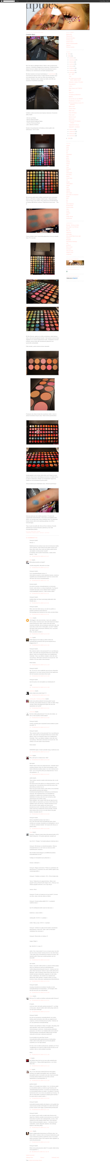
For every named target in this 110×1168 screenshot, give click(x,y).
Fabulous (68, 237)
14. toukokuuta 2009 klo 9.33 (39, 603)
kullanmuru (32, 691)
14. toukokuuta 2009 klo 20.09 (39, 992)
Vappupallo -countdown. (74, 126)
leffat (67, 214)
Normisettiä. (71, 119)
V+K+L (70, 86)
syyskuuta (71, 64)
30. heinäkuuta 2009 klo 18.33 (39, 1151)
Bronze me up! (72, 117)
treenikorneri (69, 218)
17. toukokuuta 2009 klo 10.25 (39, 1142)
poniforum (68, 245)
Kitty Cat (68, 230)
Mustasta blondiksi (70, 38)
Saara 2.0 (71, 92)
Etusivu (42, 1157)
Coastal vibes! (30, 34)
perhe (67, 158)
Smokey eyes (69, 39)
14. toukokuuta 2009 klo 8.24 (39, 593)
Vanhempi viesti (55, 1157)
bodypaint (68, 169)
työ (67, 152)
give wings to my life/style (72, 227)
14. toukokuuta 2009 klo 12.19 (39, 664)
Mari (31, 560)
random (68, 145)
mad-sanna (32, 711)
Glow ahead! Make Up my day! (73, 236)
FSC (67, 243)
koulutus (68, 212)
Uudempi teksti (29, 1157)
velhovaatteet (69, 183)
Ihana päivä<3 (72, 84)
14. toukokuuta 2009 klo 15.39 (39, 759)
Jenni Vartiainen (70, 203)
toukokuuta (72, 72)
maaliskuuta (72, 131)
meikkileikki (35, 532)
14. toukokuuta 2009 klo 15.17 (39, 727)
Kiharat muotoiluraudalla (71, 43)
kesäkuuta (71, 70)
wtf (67, 202)
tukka (67, 171)
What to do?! (72, 106)
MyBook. (71, 96)
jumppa (68, 182)
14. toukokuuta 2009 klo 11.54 (39, 645)
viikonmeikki (69, 172)
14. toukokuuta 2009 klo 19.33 (39, 981)
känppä (68, 185)
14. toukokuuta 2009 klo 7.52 (39, 580)
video (67, 187)
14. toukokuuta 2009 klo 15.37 (39, 751)
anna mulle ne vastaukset (72, 194)
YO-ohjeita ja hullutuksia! (75, 94)
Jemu (31, 637)
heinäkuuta (72, 68)
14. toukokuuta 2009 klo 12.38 (39, 687)
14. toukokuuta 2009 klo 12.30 (39, 676)
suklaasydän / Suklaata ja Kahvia (37, 698)
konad (67, 211)
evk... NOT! (71, 74)
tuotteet (47, 532)
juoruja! (68, 228)
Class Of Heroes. (73, 112)
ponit (67, 198)
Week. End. (71, 110)
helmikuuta (72, 133)
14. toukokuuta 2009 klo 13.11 (39, 708)
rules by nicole (69, 250)
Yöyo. (70, 76)
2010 (69, 54)
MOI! (70, 90)
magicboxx (68, 232)
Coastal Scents (51, 74)
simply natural (69, 216)
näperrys (68, 191)
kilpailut (68, 189)
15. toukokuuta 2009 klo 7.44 (39, 1127)
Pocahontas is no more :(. (75, 100)
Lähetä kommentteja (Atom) (35, 1160)
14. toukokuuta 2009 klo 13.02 (39, 695)
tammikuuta (72, 135)
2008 (69, 138)
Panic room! (71, 114)
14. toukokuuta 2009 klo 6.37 (39, 567)
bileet (67, 156)
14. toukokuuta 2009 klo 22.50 (39, 1080)
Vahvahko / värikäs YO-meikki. (76, 82)
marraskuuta (72, 60)
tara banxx (68, 248)
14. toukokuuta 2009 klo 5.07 (39, 556)
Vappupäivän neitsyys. (74, 124)
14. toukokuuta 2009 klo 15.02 (39, 717)
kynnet (67, 196)
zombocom (68, 254)
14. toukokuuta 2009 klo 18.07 (39, 774)
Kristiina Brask (69, 205)
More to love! (69, 247)
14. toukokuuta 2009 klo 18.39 (39, 814)
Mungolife (68, 239)
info (67, 150)
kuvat (67, 149)
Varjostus (68, 45)
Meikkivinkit (69, 34)
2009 (69, 56)
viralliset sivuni (69, 252)
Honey (31, 996)
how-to (67, 160)
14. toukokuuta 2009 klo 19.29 (39, 960)
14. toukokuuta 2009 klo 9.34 (39, 614)
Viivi (31, 1069)
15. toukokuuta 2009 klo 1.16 (39, 1109)
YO (67, 180)
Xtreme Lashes (69, 207)
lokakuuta (71, 62)
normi (67, 147)
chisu (67, 209)
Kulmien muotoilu (70, 47)
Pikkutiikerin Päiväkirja (71, 241)
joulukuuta (71, 57)
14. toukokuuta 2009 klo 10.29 (39, 634)
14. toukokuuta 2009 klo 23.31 (39, 1098)
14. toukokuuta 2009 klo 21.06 (39, 1054)
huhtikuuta (71, 129)
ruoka (67, 165)
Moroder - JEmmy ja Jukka (72, 225)
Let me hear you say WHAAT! (76, 98)
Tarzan (31, 618)
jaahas (31, 1131)
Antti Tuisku (69, 192)
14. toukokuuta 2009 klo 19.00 (39, 828)
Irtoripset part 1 (69, 41)
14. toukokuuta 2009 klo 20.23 (39, 1011)
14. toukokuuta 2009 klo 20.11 (39, 1000)
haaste (67, 176)
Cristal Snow (69, 178)
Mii (30, 1058)
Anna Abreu (69, 174)
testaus (42, 532)
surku (67, 167)
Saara (31, 832)
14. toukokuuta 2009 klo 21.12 (39, 1065)
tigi (67, 200)
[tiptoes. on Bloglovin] (72, 278)
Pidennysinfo (69, 36)
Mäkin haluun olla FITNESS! (75, 88)
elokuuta (71, 66)
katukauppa (69, 234)
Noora (31, 755)
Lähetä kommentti (30, 1155)
